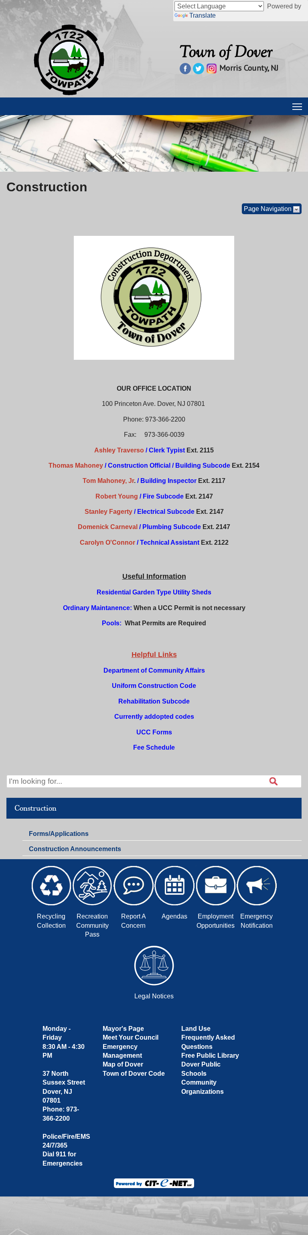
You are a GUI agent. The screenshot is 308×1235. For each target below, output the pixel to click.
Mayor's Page (123, 1028)
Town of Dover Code (134, 1073)
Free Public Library (210, 1055)
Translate (202, 15)
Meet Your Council (130, 1037)
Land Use (196, 1028)
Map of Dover (123, 1064)
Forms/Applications (58, 835)
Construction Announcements (75, 849)
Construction (35, 808)
